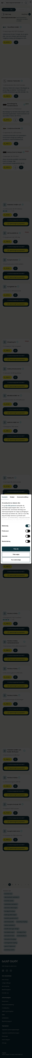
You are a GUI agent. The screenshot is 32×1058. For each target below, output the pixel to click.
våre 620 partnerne (11, 505)
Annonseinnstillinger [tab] (23, 497)
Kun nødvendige (16, 560)
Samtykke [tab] (5, 497)
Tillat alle (16, 549)
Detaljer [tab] (12, 497)
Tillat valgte (16, 554)
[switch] (27, 531)
